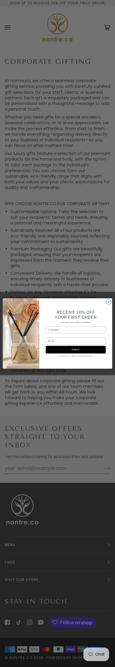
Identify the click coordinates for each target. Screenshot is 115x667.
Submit (76, 349)
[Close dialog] (108, 302)
